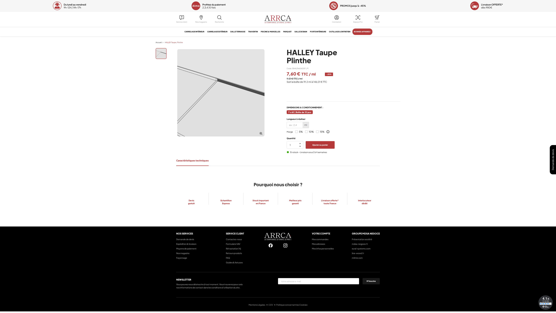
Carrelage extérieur (217, 32)
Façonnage (181, 257)
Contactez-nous (234, 239)
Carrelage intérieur (194, 32)
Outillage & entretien (339, 32)
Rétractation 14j (233, 248)
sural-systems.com (361, 248)
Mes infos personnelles (323, 248)
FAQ (228, 257)
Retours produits (234, 253)
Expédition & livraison (186, 244)
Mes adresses (318, 244)
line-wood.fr (358, 253)
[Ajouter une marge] (328, 131)
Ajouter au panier (320, 145)
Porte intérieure (318, 32)
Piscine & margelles (270, 32)
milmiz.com (357, 257)
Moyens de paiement (186, 248)
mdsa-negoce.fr (360, 244)
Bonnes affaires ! (362, 32)
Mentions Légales (257, 304)
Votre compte (321, 233)
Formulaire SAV (233, 244)
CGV (270, 304)
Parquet (287, 32)
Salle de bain (301, 32)
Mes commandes (320, 239)
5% (301, 131)
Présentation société (362, 239)
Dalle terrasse (237, 32)
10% (311, 131)
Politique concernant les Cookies (291, 304)
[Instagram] (285, 245)
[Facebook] (271, 245)
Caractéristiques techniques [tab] (192, 160)
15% (322, 131)
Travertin (253, 32)
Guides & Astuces (234, 262)
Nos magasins (182, 253)
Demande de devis (185, 239)
